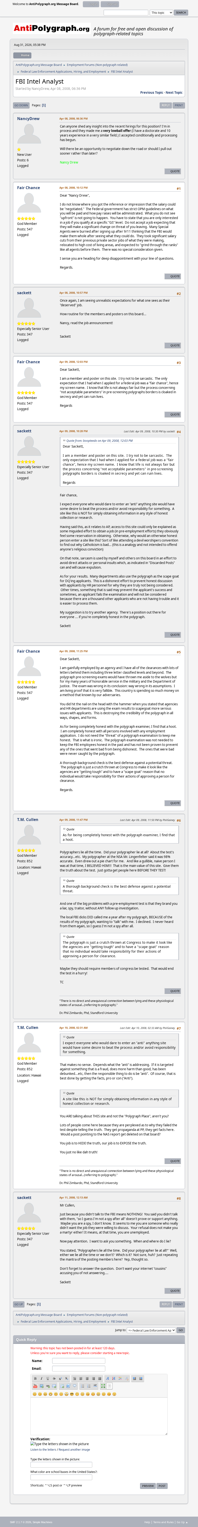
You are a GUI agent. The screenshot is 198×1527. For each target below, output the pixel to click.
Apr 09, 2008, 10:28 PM (73, 431)
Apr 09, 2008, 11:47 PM (73, 819)
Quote (175, 171)
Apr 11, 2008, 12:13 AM (73, 1197)
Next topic (174, 92)
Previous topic (151, 92)
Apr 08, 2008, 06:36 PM (73, 118)
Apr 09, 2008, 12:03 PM (73, 362)
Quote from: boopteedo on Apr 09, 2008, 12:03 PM (99, 441)
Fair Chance (28, 187)
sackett (24, 292)
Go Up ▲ (182, 1522)
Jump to (120, 1330)
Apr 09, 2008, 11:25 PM (73, 651)
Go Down (21, 105)
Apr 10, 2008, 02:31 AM (73, 1027)
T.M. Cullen (27, 819)
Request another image (74, 1450)
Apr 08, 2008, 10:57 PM (73, 292)
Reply (166, 105)
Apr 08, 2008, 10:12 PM (73, 187)
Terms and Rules (163, 1522)
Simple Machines (42, 1522)
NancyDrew (28, 118)
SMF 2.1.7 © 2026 (20, 1522)
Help (147, 1522)
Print (179, 105)
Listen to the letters (43, 1450)
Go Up (18, 1304)
